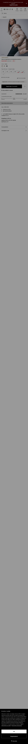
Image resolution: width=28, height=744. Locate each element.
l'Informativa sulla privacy (17, 725)
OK (14, 731)
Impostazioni (14, 736)
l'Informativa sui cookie (6, 725)
